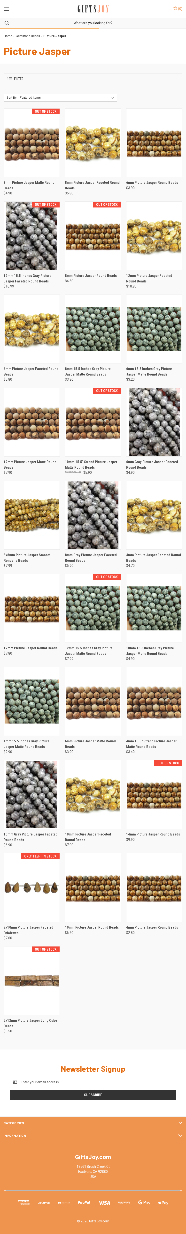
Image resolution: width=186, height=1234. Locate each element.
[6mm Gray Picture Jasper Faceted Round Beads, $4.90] (154, 422)
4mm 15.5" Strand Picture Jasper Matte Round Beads (151, 744)
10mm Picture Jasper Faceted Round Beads (88, 837)
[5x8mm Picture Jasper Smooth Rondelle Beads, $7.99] (32, 515)
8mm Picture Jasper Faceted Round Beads (92, 185)
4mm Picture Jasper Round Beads (152, 927)
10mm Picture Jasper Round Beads (92, 927)
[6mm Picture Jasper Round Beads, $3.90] (154, 142)
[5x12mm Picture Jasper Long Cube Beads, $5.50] (32, 980)
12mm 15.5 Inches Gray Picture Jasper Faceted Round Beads (27, 278)
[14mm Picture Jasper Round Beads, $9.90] (154, 794)
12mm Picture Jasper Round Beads (30, 648)
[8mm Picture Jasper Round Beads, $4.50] (93, 235)
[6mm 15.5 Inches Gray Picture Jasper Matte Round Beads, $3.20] (154, 329)
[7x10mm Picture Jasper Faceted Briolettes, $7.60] (32, 887)
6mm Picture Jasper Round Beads (152, 182)
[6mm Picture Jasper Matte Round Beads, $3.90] (93, 701)
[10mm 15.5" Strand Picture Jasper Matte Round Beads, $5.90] (93, 422)
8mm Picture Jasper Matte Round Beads (29, 185)
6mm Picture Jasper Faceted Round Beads (31, 372)
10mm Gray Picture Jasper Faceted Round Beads (30, 837)
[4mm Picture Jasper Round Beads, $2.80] (154, 887)
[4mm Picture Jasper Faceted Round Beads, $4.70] (154, 515)
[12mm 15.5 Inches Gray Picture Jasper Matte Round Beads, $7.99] (93, 608)
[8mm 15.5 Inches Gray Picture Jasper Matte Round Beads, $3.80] (93, 329)
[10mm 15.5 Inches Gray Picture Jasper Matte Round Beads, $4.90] (154, 608)
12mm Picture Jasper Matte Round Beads (30, 465)
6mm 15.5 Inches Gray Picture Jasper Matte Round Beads (149, 372)
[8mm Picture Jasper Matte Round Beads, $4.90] (32, 142)
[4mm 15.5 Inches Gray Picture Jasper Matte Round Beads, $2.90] (32, 701)
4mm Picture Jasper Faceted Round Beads (153, 558)
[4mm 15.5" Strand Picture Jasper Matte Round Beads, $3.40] (154, 701)
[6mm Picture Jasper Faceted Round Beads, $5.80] (32, 329)
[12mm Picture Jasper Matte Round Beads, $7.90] (32, 422)
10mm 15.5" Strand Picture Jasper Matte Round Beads (91, 465)
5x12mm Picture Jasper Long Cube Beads (30, 1023)
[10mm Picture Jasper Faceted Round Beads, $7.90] (93, 794)
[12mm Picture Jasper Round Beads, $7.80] (32, 608)
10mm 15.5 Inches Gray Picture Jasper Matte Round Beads (150, 651)
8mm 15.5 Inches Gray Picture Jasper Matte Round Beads (88, 372)
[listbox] (67, 97)
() (179, 9)
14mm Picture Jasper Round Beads (153, 834)
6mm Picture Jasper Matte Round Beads (90, 744)
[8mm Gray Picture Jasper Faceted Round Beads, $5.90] (93, 515)
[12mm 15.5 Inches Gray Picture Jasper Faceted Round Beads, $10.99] (32, 235)
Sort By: (12, 97)
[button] (93, 78)
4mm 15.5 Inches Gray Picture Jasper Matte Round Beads (26, 744)
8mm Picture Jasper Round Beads (91, 275)
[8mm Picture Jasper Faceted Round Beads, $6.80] (93, 142)
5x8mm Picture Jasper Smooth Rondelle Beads (27, 558)
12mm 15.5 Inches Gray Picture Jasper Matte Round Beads (89, 651)
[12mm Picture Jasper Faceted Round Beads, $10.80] (154, 235)
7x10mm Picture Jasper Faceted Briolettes (28, 930)
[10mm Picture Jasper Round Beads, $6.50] (93, 887)
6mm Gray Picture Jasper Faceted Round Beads (152, 465)
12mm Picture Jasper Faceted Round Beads (149, 278)
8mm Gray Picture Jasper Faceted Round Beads (91, 558)
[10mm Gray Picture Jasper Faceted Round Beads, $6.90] (32, 794)
